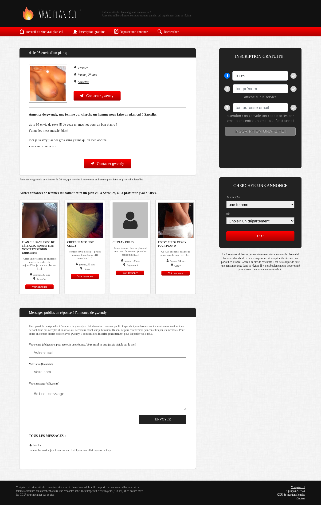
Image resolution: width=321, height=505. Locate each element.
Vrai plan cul (298, 487)
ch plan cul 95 (123, 242)
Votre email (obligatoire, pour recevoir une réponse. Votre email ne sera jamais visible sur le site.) (82, 344)
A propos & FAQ (295, 491)
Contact (301, 498)
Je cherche (233, 197)
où (228, 213)
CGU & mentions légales (291, 494)
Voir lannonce (39, 286)
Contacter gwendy (99, 96)
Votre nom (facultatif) (41, 364)
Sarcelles (83, 82)
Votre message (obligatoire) (44, 383)
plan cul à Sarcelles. (133, 179)
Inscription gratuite (91, 32)
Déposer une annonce (134, 32)
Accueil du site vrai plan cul (44, 32)
